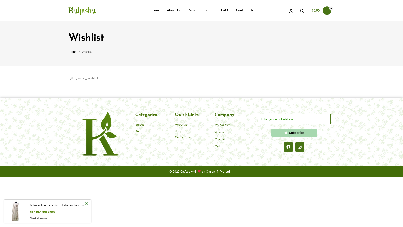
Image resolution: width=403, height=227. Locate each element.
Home (72, 52)
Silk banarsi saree (42, 211)
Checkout (221, 139)
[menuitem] (154, 10)
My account (222, 125)
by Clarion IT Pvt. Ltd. (216, 171)
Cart (217, 146)
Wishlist (220, 132)
